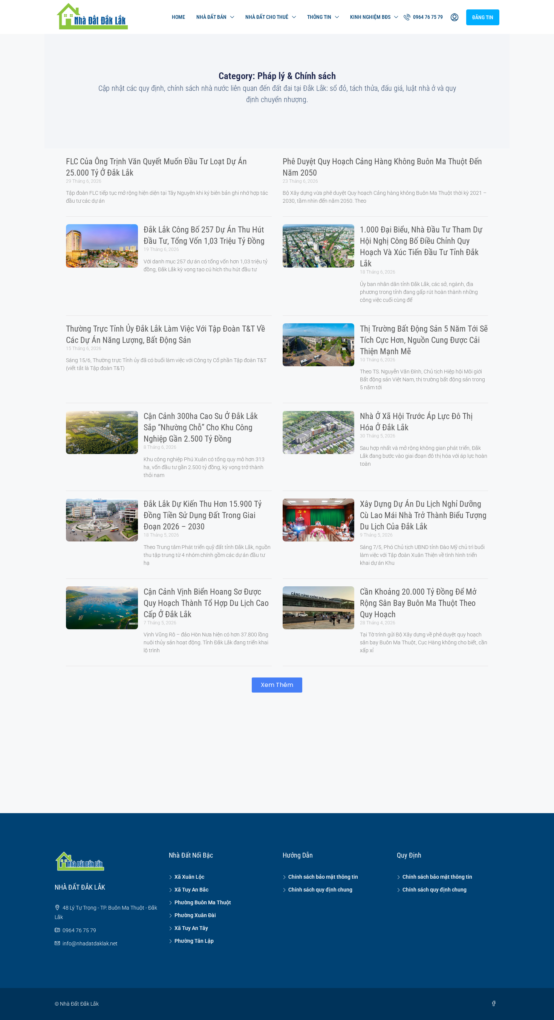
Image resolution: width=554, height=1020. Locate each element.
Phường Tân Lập (194, 941)
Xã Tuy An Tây (191, 928)
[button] (277, 685)
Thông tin (319, 17)
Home (178, 17)
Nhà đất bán (211, 17)
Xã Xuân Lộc (189, 877)
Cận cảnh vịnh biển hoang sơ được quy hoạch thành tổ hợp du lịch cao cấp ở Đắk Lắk (206, 603)
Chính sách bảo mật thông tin (323, 877)
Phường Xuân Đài (195, 915)
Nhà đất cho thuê (266, 17)
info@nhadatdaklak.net (90, 943)
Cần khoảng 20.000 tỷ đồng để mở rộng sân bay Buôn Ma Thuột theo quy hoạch (418, 603)
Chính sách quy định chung (320, 890)
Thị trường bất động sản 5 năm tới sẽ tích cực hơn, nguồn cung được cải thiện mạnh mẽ (424, 340)
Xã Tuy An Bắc (191, 890)
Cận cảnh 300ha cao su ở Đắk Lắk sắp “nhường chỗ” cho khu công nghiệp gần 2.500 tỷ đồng (201, 427)
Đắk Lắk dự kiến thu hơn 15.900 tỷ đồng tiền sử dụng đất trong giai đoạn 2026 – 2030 (203, 515)
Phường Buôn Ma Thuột (202, 902)
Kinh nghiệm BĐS (370, 17)
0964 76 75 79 (427, 17)
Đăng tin (482, 17)
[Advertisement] (277, 753)
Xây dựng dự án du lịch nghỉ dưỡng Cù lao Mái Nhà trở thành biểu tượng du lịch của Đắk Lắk (423, 515)
